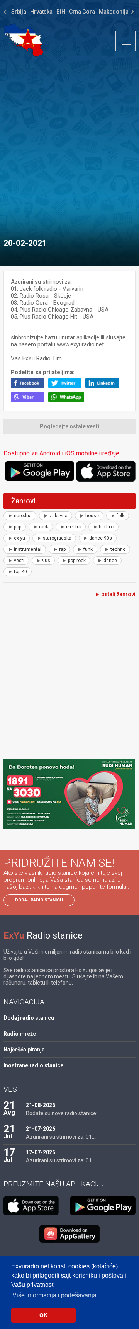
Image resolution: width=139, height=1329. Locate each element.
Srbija (18, 12)
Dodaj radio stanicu (39, 900)
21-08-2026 (40, 1105)
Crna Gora (82, 12)
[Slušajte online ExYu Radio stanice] (23, 40)
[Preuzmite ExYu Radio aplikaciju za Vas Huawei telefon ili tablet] (69, 1234)
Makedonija (114, 12)
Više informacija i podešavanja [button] (54, 1295)
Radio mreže (19, 1034)
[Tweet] (67, 386)
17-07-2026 (40, 1152)
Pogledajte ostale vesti (69, 426)
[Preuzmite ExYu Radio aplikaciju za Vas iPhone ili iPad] (106, 471)
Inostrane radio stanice (33, 1065)
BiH (60, 12)
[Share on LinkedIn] (104, 386)
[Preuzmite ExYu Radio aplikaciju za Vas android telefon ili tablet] (39, 471)
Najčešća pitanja (24, 1049)
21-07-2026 (40, 1129)
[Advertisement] (69, 143)
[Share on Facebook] (29, 386)
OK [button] (43, 1315)
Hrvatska (41, 12)
